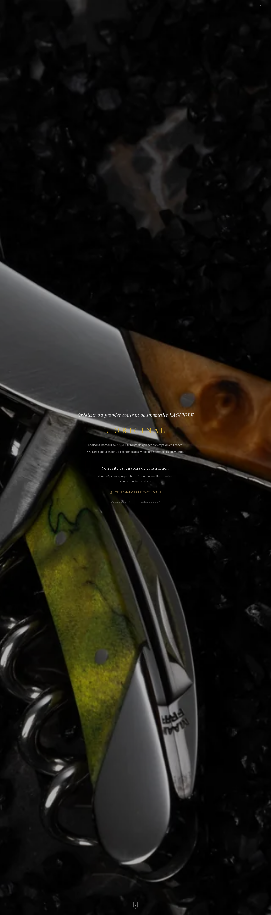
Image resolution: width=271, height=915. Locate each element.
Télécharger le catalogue (138, 492)
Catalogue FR (120, 501)
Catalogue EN (150, 501)
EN (262, 6)
